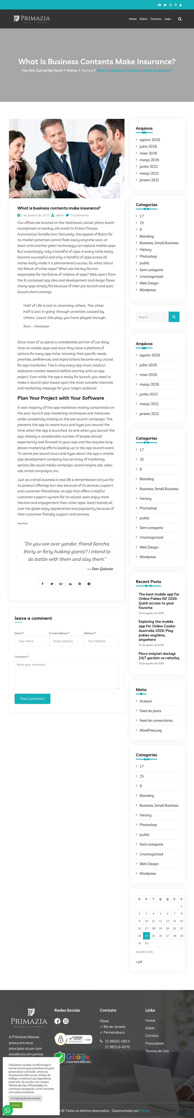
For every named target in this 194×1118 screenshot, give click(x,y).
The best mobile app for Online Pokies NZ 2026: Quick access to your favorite (159, 601)
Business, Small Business (159, 243)
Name (19, 633)
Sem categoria (151, 270)
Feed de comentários (156, 720)
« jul (139, 961)
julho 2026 (148, 146)
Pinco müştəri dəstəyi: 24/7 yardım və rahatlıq (159, 655)
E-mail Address (59, 633)
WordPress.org (151, 730)
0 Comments (79, 215)
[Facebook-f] (159, 5)
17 (142, 216)
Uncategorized (151, 276)
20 (167, 928)
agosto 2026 (150, 139)
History (87, 70)
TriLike (145, 1110)
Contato (156, 19)
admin (59, 215)
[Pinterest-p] (176, 5)
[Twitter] (165, 5)
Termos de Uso (157, 1051)
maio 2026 (148, 153)
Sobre (143, 19)
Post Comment (32, 698)
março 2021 (149, 173)
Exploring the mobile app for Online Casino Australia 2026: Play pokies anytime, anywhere (157, 630)
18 (153, 928)
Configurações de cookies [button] (25, 1098)
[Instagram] (170, 5)
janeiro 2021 (149, 180)
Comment (21, 656)
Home (133, 19)
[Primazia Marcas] (31, 19)
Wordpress (148, 290)
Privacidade (154, 1043)
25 (142, 222)
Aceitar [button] (16, 1105)
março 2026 (149, 160)
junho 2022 (149, 166)
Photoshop (148, 256)
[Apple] (181, 5)
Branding (147, 236)
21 (174, 928)
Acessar (146, 701)
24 (146, 936)
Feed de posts (150, 710)
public (144, 263)
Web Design (149, 283)
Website (89, 633)
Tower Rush (22, 523)
